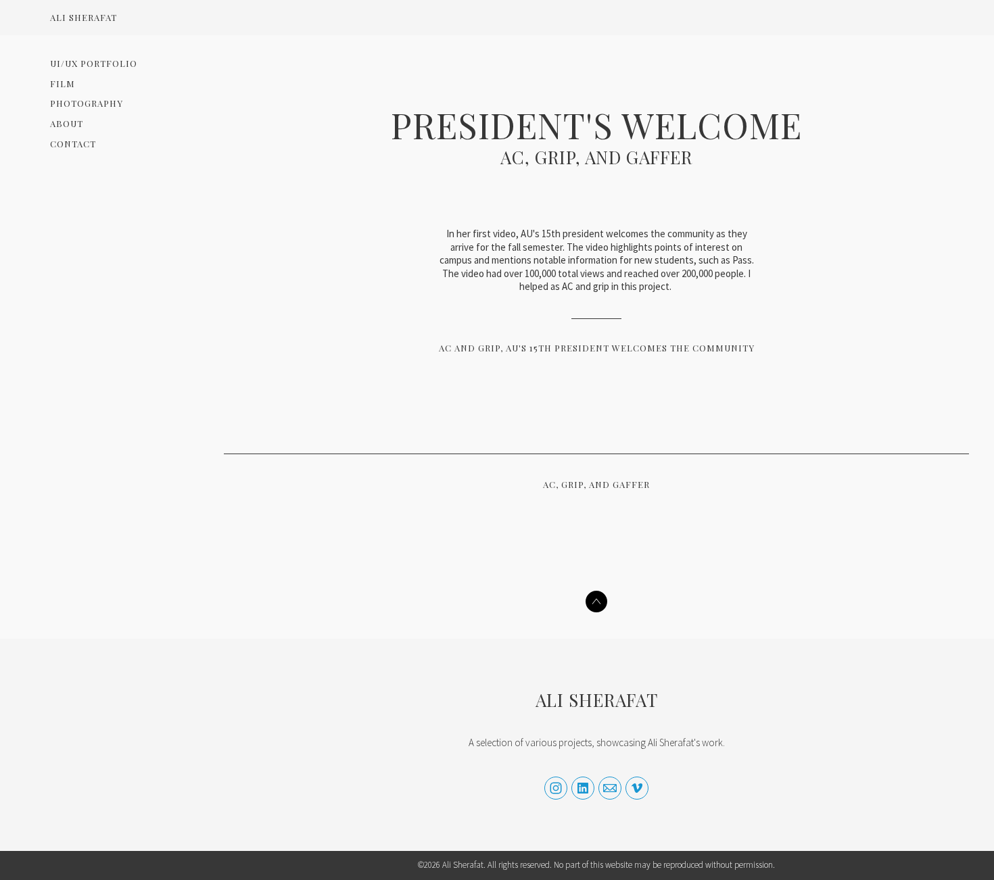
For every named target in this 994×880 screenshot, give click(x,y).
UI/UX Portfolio (93, 63)
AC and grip (469, 347)
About (66, 123)
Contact (73, 143)
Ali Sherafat (597, 700)
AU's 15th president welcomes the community (630, 347)
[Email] (609, 788)
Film (62, 83)
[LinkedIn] (582, 788)
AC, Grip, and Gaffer (596, 157)
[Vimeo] (636, 788)
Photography (86, 103)
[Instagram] (555, 788)
